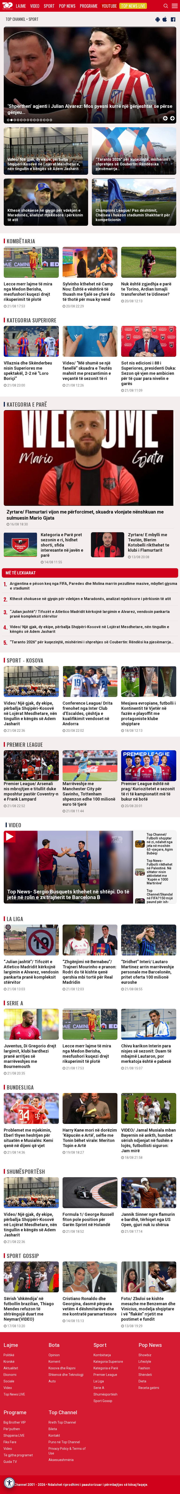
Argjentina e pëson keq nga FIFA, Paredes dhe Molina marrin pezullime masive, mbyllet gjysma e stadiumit (93, 585)
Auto (52, 1381)
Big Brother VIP (15, 1422)
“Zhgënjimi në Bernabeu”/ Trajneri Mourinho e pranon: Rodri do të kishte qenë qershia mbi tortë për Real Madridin (89, 975)
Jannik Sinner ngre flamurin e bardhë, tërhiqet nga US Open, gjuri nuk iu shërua (148, 1222)
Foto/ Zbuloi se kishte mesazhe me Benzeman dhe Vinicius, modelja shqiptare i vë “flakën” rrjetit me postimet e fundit (148, 1312)
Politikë (9, 1355)
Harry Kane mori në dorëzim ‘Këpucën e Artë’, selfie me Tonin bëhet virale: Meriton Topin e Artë (90, 1141)
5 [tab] (21, 120)
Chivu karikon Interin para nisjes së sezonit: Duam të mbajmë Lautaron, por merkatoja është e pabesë (146, 1056)
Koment (54, 1361)
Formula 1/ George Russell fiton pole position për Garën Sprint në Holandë (88, 1222)
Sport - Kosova (25, 660)
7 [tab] (28, 120)
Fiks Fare (10, 1442)
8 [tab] (31, 120)
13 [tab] (47, 120)
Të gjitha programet (18, 1455)
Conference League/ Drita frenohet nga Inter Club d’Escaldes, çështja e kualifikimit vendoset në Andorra (87, 716)
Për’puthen (12, 1429)
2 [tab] (11, 120)
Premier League (25, 744)
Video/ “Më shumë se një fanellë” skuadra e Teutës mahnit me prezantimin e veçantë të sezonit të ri (87, 374)
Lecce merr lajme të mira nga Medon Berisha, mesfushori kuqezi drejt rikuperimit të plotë (28, 294)
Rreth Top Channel (62, 1422)
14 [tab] (51, 120)
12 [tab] (44, 120)
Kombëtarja (21, 241)
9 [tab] (34, 120)
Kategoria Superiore (31, 320)
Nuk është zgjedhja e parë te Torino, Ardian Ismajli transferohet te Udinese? (146, 292)
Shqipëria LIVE (14, 1435)
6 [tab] (24, 120)
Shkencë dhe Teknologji (66, 1375)
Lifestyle (145, 1361)
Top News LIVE (133, 6)
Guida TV (10, 1462)
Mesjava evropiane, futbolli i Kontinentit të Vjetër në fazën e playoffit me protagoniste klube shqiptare (148, 716)
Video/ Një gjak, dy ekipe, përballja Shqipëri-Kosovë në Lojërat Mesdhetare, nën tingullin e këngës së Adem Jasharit (89, 629)
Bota (54, 1345)
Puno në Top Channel (64, 1442)
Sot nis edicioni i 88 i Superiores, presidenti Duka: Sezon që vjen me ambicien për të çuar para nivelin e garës (148, 376)
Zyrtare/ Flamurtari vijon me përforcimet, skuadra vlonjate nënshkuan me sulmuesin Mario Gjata (85, 517)
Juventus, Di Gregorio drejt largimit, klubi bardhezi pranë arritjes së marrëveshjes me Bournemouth (30, 1059)
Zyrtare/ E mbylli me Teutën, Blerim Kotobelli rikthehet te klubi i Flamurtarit (148, 545)
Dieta (142, 1381)
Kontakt (54, 1435)
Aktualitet (11, 1368)
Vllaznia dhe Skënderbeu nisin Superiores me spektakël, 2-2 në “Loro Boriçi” (28, 374)
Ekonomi (10, 1375)
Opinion (54, 1355)
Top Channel (63, 1412)
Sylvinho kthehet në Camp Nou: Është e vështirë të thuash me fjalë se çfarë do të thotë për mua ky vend (89, 294)
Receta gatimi (149, 1388)
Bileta (53, 1429)
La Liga (15, 918)
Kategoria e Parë (27, 404)
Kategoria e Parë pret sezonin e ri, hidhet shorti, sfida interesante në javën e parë (62, 548)
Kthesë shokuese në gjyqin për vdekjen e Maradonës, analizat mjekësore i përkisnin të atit (90, 599)
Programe (89, 6)
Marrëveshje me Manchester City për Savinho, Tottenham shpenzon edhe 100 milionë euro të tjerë (89, 797)
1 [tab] (8, 120)
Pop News (67, 6)
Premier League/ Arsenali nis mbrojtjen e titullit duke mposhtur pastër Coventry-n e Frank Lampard (31, 794)
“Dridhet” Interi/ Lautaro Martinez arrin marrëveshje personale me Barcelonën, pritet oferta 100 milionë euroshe (147, 975)
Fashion (144, 1368)
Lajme (21, 6)
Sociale (9, 1381)
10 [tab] (38, 120)
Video (34, 6)
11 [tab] (41, 120)
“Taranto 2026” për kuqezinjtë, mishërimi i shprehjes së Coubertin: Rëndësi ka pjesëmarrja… (92, 642)
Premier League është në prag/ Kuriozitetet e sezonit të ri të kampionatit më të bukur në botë (148, 794)
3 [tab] (15, 120)
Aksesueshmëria (61, 1460)
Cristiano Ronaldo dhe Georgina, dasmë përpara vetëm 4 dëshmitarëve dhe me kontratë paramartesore (89, 1309)
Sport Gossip (23, 1255)
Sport (49, 6)
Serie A (15, 1003)
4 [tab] (18, 120)
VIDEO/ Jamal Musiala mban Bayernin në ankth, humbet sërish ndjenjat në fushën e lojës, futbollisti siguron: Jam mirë (148, 1143)
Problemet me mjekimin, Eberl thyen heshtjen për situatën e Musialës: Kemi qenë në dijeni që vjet (28, 1141)
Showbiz (145, 1355)
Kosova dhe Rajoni (62, 1368)
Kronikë (9, 1361)
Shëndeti (145, 1375)
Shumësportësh (26, 1171)
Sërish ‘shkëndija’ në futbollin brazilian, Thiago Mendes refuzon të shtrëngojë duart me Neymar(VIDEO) (29, 1312)
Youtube (109, 6)
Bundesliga (20, 1087)
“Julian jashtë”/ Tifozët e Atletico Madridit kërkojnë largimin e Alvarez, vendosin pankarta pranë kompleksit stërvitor (90, 614)
